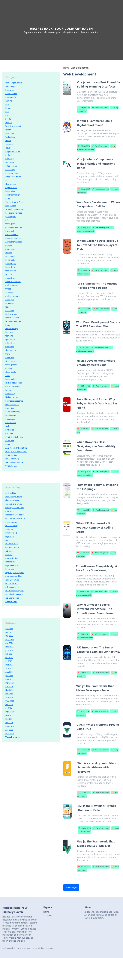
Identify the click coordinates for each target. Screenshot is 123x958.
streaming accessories (14, 209)
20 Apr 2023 (83, 429)
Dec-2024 (9, 719)
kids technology (11, 328)
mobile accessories (13, 317)
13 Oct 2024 (84, 828)
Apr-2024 (9, 643)
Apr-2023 (9, 686)
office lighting (11, 166)
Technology (10, 137)
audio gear (9, 299)
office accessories (12, 386)
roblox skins (10, 561)
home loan (9, 569)
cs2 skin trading (11, 525)
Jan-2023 (9, 675)
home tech (9, 440)
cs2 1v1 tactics (11, 583)
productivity (10, 278)
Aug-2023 (9, 679)
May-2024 (9, 701)
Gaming (8, 101)
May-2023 (9, 639)
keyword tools (11, 533)
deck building (10, 493)
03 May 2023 (83, 227)
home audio (10, 260)
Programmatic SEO (13, 151)
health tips (9, 332)
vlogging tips (10, 350)
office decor (10, 343)
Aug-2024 (9, 672)
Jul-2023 (8, 661)
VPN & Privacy (11, 466)
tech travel (9, 310)
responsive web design (14, 514)
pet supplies (10, 256)
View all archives (12, 737)
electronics (10, 433)
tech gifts (9, 336)
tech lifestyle (10, 422)
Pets (7, 104)
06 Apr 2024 (84, 189)
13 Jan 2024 (84, 107)
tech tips (8, 274)
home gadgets (11, 379)
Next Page (71, 887)
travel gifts (9, 357)
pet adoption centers (14, 594)
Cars (7, 115)
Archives (47, 915)
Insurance (9, 90)
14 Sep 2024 (84, 309)
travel (7, 354)
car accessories (11, 234)
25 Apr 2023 (84, 793)
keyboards (9, 430)
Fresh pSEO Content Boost (16, 451)
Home (66, 67)
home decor (10, 267)
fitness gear (10, 292)
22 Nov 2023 (84, 386)
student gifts (10, 372)
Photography (10, 97)
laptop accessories (13, 321)
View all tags (11, 601)
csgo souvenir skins (13, 576)
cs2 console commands (15, 518)
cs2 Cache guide (12, 598)
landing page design (13, 496)
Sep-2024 (9, 697)
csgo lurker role (11, 565)
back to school (11, 314)
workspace (9, 162)
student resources (13, 361)
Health (8, 129)
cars (7, 540)
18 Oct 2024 (83, 711)
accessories (10, 249)
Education (9, 133)
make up (9, 529)
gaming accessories (13, 227)
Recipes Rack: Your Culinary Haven (61, 29)
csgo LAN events (12, 580)
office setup (10, 393)
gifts (7, 220)
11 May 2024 (83, 510)
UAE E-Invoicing (12, 458)
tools (7, 307)
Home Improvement (13, 82)
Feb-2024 (9, 654)
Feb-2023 (9, 704)
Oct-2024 (9, 657)
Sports (8, 119)
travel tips (9, 408)
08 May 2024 (83, 471)
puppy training (11, 522)
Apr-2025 (9, 730)
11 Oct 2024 (83, 750)
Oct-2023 (9, 636)
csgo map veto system (14, 572)
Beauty (8, 108)
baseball (8, 554)
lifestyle (8, 252)
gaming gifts (10, 216)
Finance (8, 122)
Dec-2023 (9, 665)
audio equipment (12, 285)
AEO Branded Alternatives (16, 448)
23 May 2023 (84, 673)
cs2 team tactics (12, 547)
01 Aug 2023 (84, 867)
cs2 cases (9, 551)
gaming (8, 368)
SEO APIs (9, 155)
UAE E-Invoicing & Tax (14, 462)
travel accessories (13, 281)
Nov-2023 (9, 690)
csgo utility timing (12, 558)
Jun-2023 (9, 628)
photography (10, 263)
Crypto (8, 444)
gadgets (8, 245)
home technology (12, 411)
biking (7, 325)
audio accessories (12, 296)
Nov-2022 (9, 715)
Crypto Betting (11, 455)
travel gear (10, 223)
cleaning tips (10, 184)
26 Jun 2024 (83, 553)
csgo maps (9, 536)
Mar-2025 (9, 733)
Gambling (9, 158)
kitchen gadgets (12, 397)
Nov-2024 (9, 646)
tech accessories (12, 173)
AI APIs (8, 198)
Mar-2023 (9, 712)
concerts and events (13, 504)
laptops (8, 390)
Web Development (100, 107)
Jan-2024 (9, 693)
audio (7, 375)
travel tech (9, 231)
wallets (8, 426)
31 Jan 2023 (84, 146)
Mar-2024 (9, 683)
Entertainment (11, 93)
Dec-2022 (9, 632)
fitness (8, 289)
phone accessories (13, 238)
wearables (9, 346)
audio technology (12, 195)
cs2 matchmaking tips (14, 590)
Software (9, 144)
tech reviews (10, 270)
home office (10, 191)
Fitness (8, 140)
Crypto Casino (11, 187)
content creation (12, 404)
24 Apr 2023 (83, 591)
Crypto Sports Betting (14, 437)
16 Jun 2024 (84, 270)
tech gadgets (10, 205)
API (6, 180)
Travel (7, 148)
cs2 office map (11, 543)
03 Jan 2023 (83, 347)
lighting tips (10, 339)
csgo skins (9, 511)
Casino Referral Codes (14, 202)
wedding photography (14, 507)
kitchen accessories (13, 383)
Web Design (10, 86)
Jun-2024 (9, 650)
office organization (13, 176)
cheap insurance (12, 500)
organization (10, 419)
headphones (10, 415)
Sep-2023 (9, 668)
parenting (9, 303)
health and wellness (13, 213)
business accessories (14, 401)
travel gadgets (11, 364)
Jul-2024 (8, 708)
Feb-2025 (9, 722)
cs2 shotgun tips (12, 587)
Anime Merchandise (13, 242)
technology (10, 169)
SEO (7, 111)
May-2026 (9, 726)
